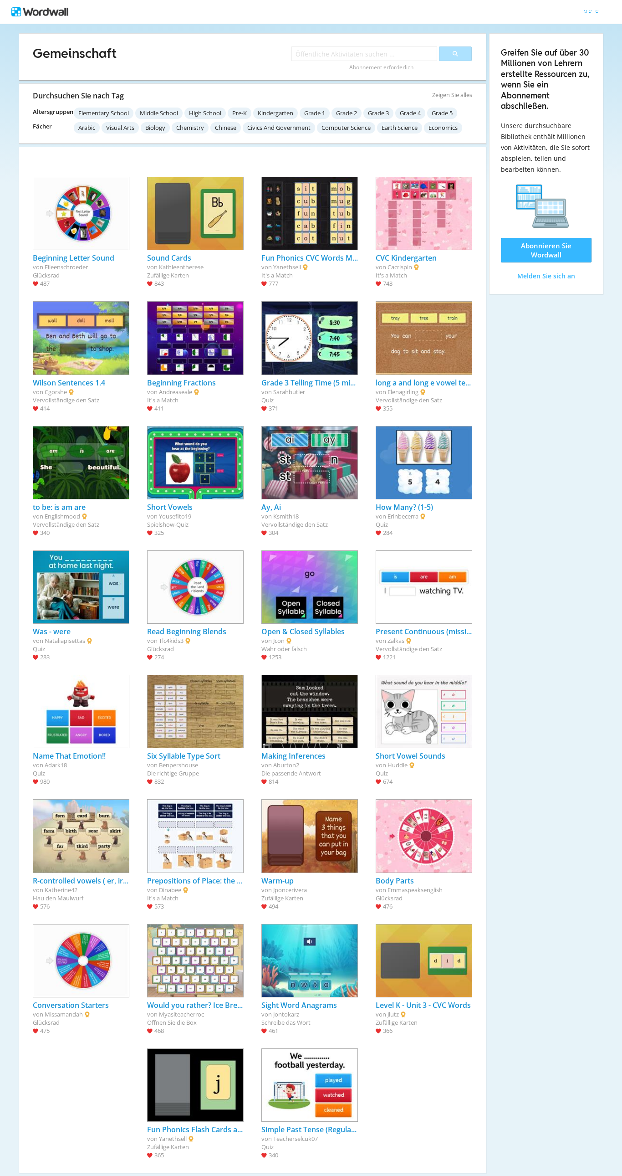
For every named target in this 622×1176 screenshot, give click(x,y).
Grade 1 (314, 113)
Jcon (279, 641)
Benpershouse (178, 765)
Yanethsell (287, 267)
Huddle (397, 765)
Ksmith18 (286, 516)
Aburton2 (286, 765)
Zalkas (395, 641)
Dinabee (170, 890)
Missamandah (64, 1014)
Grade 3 (378, 113)
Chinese (225, 127)
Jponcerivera (290, 890)
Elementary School (103, 113)
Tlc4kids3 (171, 641)
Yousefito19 (175, 516)
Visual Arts (120, 127)
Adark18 (56, 765)
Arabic (86, 127)
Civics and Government (279, 127)
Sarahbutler (289, 392)
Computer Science (346, 127)
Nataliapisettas (65, 641)
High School (205, 113)
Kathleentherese (181, 267)
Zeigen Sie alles (452, 95)
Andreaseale (175, 392)
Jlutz (393, 1014)
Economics (443, 127)
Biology (155, 127)
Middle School (159, 113)
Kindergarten (275, 113)
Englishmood (62, 516)
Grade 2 (346, 113)
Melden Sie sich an (546, 276)
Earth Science (400, 127)
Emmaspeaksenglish (415, 890)
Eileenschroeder (66, 267)
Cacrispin (399, 267)
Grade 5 (442, 113)
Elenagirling (402, 392)
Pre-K (239, 113)
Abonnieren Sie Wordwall (546, 250)
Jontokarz (286, 1014)
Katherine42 (61, 890)
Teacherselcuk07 (295, 1139)
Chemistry (190, 127)
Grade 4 (410, 113)
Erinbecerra (402, 516)
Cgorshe (56, 392)
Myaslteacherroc (181, 1014)
